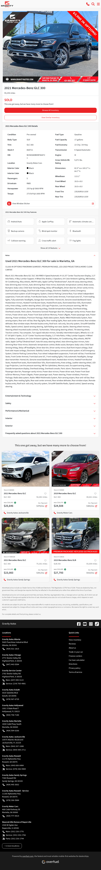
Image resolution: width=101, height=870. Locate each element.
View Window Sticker (21, 203)
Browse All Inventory (50, 110)
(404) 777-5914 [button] (12, 815)
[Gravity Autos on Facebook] (78, 624)
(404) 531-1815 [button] (12, 648)
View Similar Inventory (51, 117)
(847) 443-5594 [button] (12, 664)
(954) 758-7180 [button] (12, 715)
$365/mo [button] (91, 504)
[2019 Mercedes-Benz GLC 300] (75, 469)
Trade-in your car (76, 651)
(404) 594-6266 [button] (12, 730)
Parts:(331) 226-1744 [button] (15, 838)
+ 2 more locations (12, 846)
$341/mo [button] (41, 571)
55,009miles (91, 563)
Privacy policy (74, 668)
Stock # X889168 (9, 557)
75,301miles (41, 563)
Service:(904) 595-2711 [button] (16, 749)
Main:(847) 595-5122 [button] (15, 680)
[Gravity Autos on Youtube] (84, 624)
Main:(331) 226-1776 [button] (15, 831)
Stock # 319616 (59, 557)
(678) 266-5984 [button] (12, 800)
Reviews (72, 643)
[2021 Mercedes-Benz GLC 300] (25, 469)
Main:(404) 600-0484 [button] (15, 765)
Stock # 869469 (9, 490)
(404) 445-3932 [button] (12, 784)
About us (72, 647)
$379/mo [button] (41, 504)
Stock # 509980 (59, 490)
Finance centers (75, 656)
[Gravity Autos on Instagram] (90, 624)
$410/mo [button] (91, 571)
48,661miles (91, 497)
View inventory (75, 639)
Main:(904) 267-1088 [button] (15, 746)
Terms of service (75, 672)
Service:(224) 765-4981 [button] (16, 683)
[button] (87, 4)
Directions (73, 664)
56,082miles (41, 497)
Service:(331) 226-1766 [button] (16, 835)
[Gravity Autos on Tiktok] (96, 624)
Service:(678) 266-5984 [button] (16, 769)
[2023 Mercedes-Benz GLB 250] (75, 536)
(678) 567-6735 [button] (12, 699)
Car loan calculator (77, 660)
